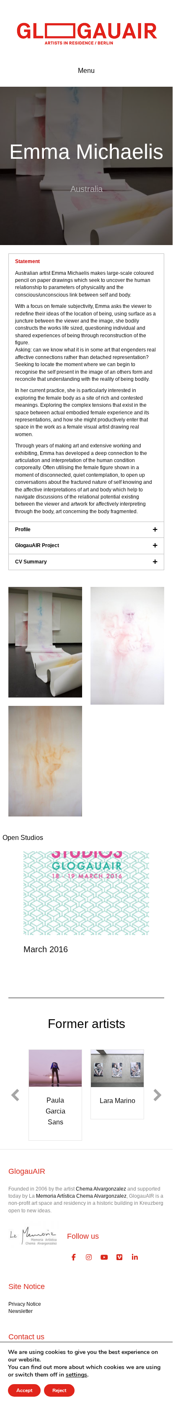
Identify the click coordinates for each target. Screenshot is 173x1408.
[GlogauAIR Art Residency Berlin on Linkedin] (135, 1257)
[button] (15, 1095)
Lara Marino (117, 1100)
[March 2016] (86, 893)
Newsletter (20, 1311)
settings (76, 1375)
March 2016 (45, 949)
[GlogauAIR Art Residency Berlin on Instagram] (89, 1257)
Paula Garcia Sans (55, 1111)
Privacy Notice (24, 1304)
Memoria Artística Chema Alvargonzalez (81, 1196)
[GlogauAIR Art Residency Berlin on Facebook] (73, 1257)
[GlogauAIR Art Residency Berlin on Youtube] (104, 1257)
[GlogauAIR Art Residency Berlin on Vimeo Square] (120, 1257)
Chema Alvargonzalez (101, 1189)
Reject (59, 1390)
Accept (24, 1390)
